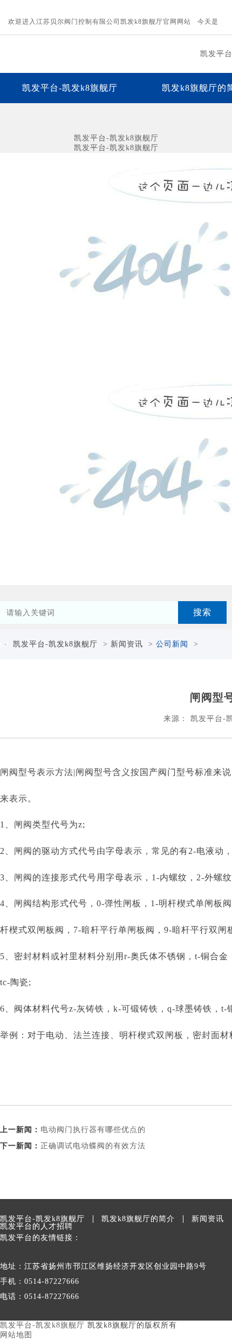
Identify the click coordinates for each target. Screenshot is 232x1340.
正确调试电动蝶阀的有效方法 (93, 1146)
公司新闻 (172, 644)
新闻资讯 (127, 644)
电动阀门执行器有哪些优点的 (93, 1130)
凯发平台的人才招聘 (36, 1226)
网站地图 (16, 1335)
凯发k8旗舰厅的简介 (138, 1219)
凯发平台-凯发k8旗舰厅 (70, 87)
